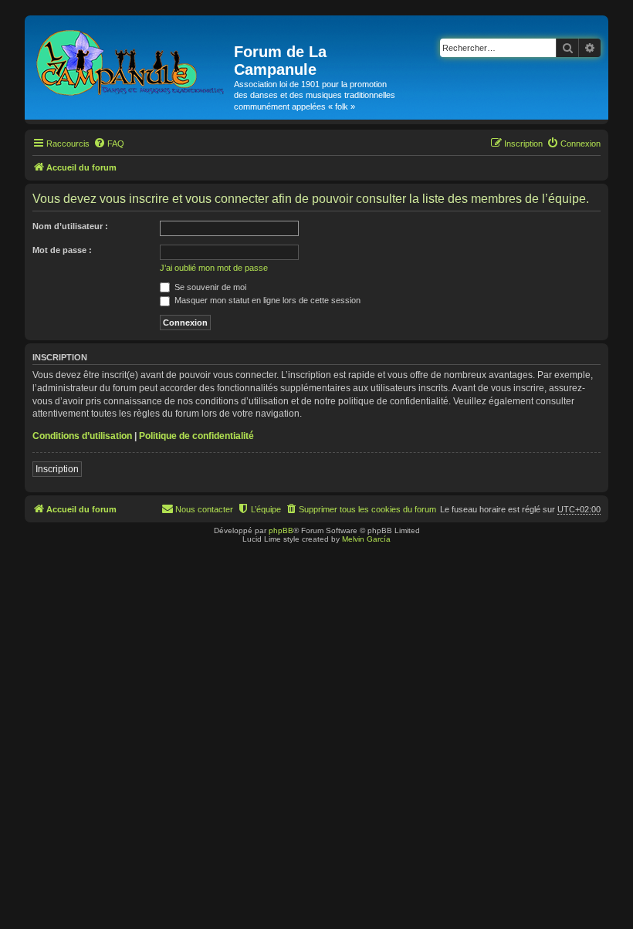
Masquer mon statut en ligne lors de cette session (266, 300)
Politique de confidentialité (196, 436)
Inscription (57, 469)
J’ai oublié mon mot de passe (214, 267)
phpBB (281, 530)
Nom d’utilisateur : (70, 226)
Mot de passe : (62, 250)
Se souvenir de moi (209, 287)
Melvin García (366, 539)
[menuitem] (108, 143)
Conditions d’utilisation (82, 436)
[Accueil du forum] (131, 60)
